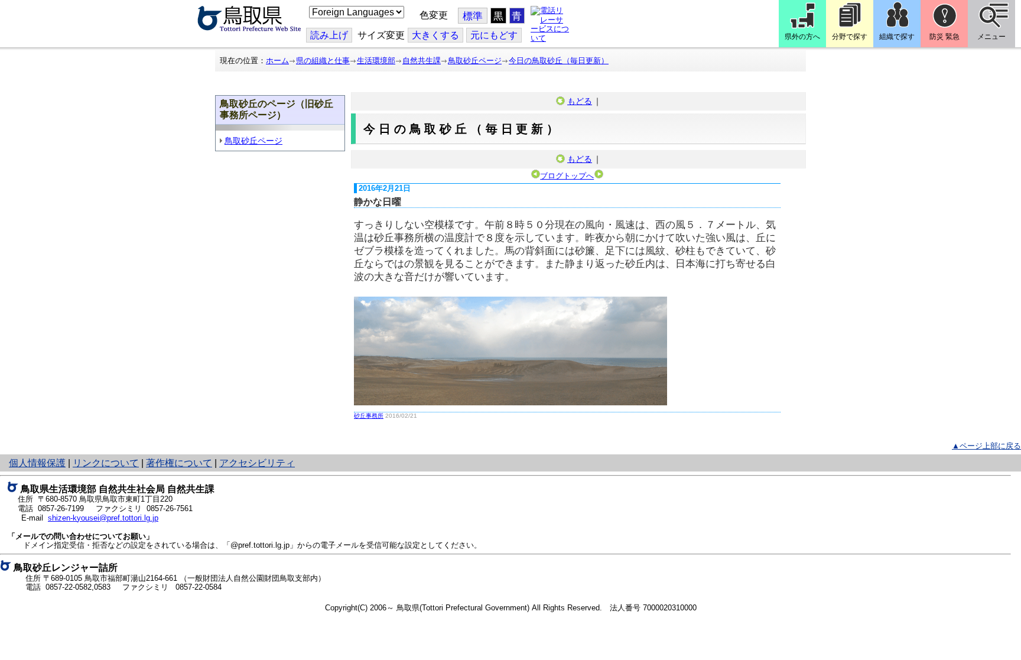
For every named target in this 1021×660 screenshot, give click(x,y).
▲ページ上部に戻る (986, 445)
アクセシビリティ (257, 463)
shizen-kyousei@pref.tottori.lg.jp (103, 517)
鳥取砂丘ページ (475, 60)
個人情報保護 (37, 463)
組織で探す (897, 36)
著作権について (179, 463)
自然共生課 (421, 60)
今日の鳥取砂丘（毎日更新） (559, 60)
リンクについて (106, 463)
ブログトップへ (567, 175)
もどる (579, 101)
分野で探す (849, 36)
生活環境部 (376, 60)
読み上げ (329, 35)
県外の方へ (802, 36)
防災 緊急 (944, 36)
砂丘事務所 (368, 415)
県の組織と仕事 (323, 60)
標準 (473, 16)
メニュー (991, 36)
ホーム (277, 60)
